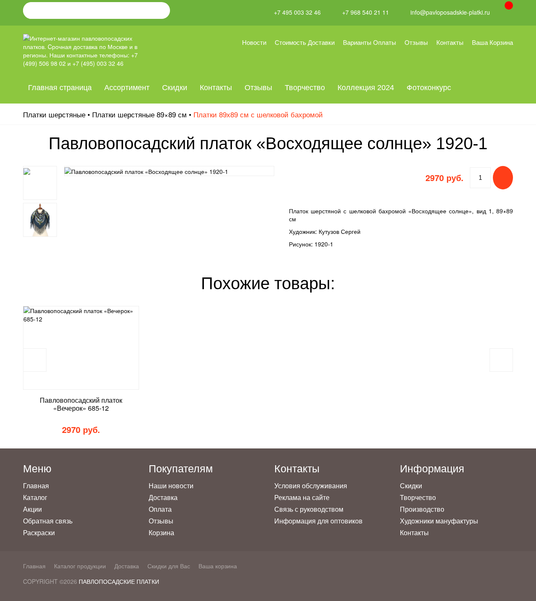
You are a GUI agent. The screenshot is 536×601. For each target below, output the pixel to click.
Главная (36, 485)
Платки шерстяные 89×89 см (139, 114)
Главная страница (60, 87)
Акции (32, 509)
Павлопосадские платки (119, 581)
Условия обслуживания (310, 485)
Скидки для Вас (168, 566)
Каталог (35, 497)
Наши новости (171, 485)
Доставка (163, 497)
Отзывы (416, 42)
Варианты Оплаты (369, 42)
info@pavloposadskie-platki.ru (450, 12)
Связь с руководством (308, 509)
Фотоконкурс (429, 87)
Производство (422, 509)
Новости (254, 42)
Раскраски (39, 532)
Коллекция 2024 (366, 87)
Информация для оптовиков (318, 521)
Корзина (161, 532)
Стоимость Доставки (305, 42)
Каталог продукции (80, 566)
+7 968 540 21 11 (365, 12)
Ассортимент (126, 87)
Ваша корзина (492, 42)
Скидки (174, 87)
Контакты (450, 42)
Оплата (160, 509)
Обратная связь (47, 521)
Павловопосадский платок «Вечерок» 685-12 (81, 404)
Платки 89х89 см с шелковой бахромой (258, 114)
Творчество (305, 87)
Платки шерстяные (54, 114)
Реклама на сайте (302, 497)
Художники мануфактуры (439, 521)
